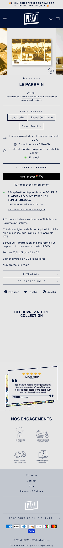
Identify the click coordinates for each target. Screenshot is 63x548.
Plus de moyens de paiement (31, 184)
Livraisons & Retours (31, 491)
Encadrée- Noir (31, 126)
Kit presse (31, 475)
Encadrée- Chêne (42, 117)
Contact (31, 480)
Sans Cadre (17, 117)
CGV (31, 485)
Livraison (31, 274)
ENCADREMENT (31, 111)
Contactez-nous (31, 281)
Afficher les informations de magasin (26, 209)
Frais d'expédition (31, 96)
